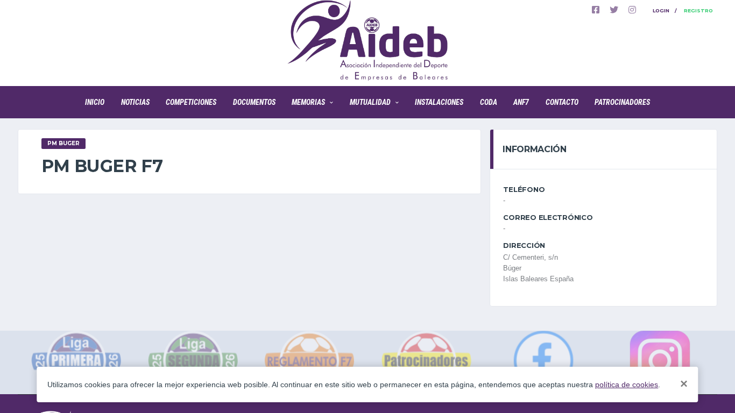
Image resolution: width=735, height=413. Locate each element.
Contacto (562, 102)
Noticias (135, 102)
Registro (698, 10)
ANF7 (521, 102)
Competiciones (191, 102)
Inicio (94, 102)
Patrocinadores (622, 102)
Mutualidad (370, 102)
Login (661, 10)
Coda (488, 102)
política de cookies (626, 384)
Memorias (308, 102)
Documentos (254, 102)
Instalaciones (439, 102)
